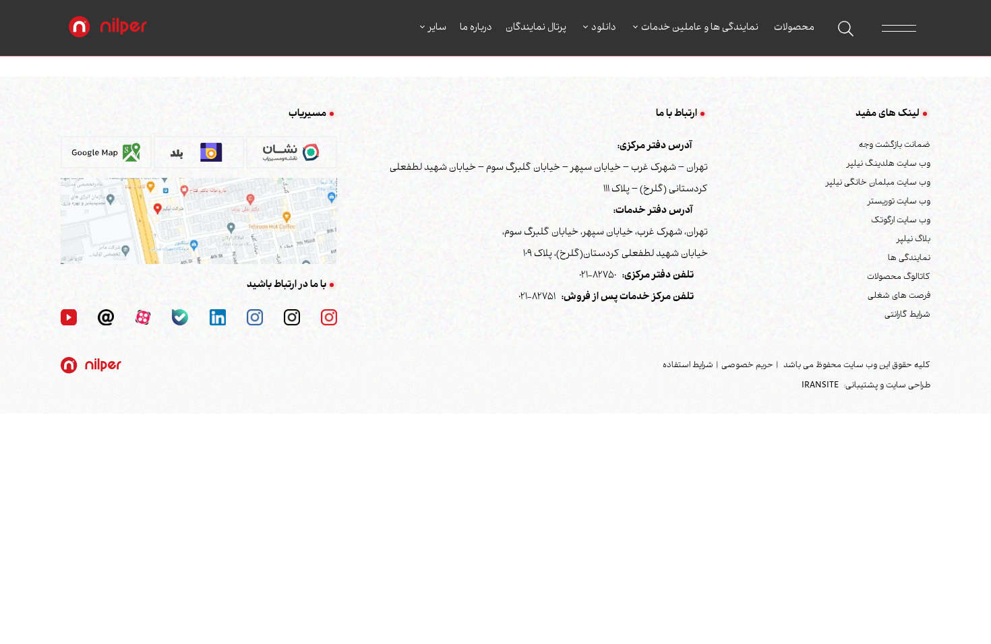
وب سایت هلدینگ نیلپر (888, 164)
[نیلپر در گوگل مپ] (106, 157)
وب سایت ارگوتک (900, 221)
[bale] (180, 318)
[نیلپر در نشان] (291, 157)
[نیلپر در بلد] (199, 157)
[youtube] (69, 318)
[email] (106, 318)
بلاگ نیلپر (913, 240)
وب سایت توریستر (899, 202)
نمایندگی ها (909, 259)
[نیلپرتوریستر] (255, 318)
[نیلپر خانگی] (292, 318)
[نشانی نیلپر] (199, 221)
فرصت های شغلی (899, 296)
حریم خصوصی (747, 366)
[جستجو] (845, 28)
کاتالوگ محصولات (898, 277)
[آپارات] (143, 318)
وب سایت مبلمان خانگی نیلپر (878, 183)
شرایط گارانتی (907, 315)
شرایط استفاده (688, 366)
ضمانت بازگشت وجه (894, 145)
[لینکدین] (218, 318)
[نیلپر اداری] (108, 28)
